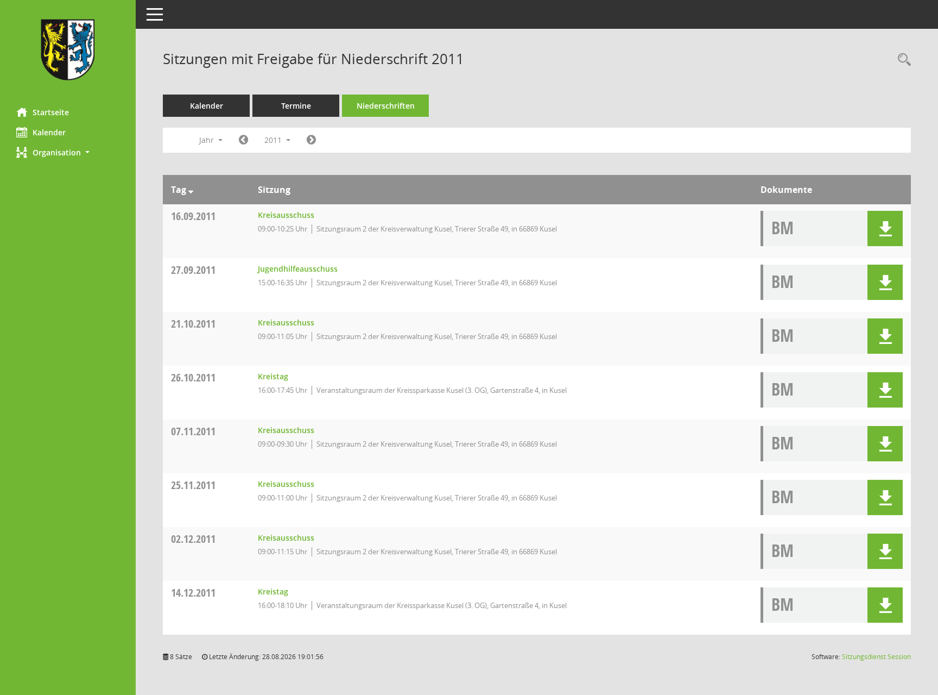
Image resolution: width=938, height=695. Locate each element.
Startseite (51, 112)
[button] (68, 152)
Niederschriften (386, 106)
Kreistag (273, 376)
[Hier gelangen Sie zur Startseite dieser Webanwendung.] (68, 49)
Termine (296, 106)
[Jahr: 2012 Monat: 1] (311, 140)
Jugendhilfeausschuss (298, 269)
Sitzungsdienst (876, 656)
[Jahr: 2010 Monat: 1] (243, 140)
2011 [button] (274, 140)
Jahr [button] (207, 140)
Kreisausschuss (286, 215)
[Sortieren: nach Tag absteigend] (190, 190)
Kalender (49, 132)
